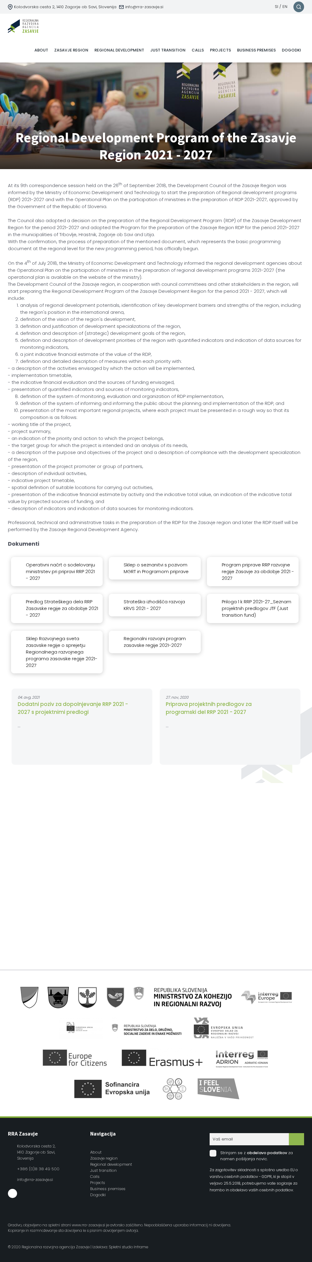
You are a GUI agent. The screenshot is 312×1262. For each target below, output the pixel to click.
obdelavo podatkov (267, 1153)
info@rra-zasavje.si (144, 7)
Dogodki (98, 1195)
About (95, 1152)
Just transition (103, 1170)
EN (284, 6)
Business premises (108, 1189)
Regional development (111, 1164)
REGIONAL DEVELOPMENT (119, 50)
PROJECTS (220, 50)
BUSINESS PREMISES (256, 50)
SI (276, 6)
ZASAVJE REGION (71, 50)
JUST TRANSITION (168, 50)
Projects (97, 1183)
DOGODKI (291, 50)
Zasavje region (104, 1158)
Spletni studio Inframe (128, 1247)
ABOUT (41, 50)
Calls (95, 1176)
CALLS (198, 50)
